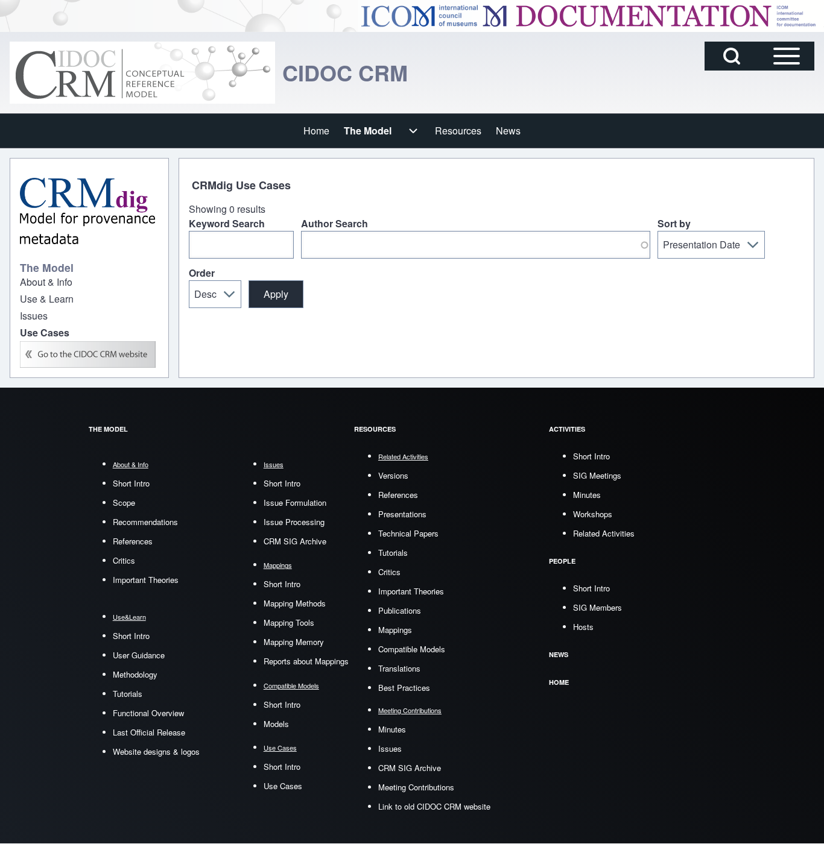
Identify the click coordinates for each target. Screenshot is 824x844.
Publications (399, 610)
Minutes (392, 729)
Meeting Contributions (416, 787)
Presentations (402, 514)
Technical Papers (408, 533)
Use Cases (283, 786)
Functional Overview (148, 713)
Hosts (583, 626)
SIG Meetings (597, 475)
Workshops (592, 514)
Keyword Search (227, 223)
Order (202, 273)
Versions (393, 475)
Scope (124, 502)
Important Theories (146, 579)
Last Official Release (149, 732)
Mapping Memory (294, 641)
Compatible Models (411, 649)
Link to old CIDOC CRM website (434, 806)
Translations (399, 668)
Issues (390, 748)
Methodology (135, 674)
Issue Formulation (295, 502)
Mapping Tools (289, 622)
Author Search (334, 223)
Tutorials (127, 693)
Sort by (674, 223)
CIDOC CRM (345, 72)
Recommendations (145, 522)
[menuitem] (316, 131)
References (133, 541)
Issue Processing (294, 522)
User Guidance (139, 655)
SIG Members (597, 607)
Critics (124, 560)
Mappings (395, 629)
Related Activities (604, 533)
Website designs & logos (156, 751)
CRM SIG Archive (295, 541)
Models (276, 723)
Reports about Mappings (306, 661)
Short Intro (131, 483)
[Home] (142, 73)
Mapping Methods (295, 603)
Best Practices (404, 687)
